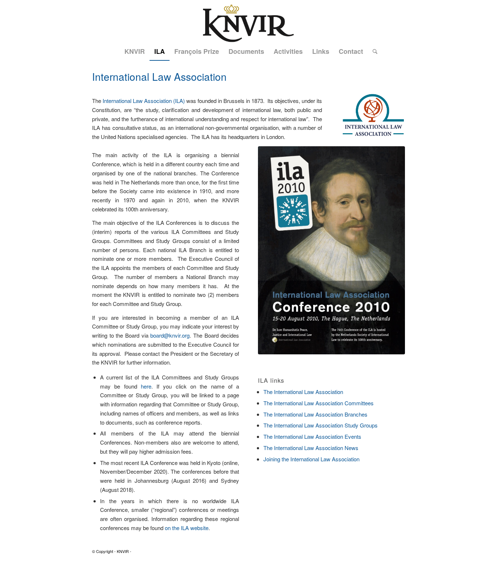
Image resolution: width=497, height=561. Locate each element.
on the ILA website (186, 528)
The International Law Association (303, 391)
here (146, 386)
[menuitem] (135, 51)
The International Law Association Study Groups (320, 425)
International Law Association (159, 76)
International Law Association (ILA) (144, 100)
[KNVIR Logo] (248, 21)
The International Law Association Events (312, 436)
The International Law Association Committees (318, 403)
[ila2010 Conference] (331, 250)
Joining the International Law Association (311, 459)
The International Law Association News (310, 447)
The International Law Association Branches (315, 414)
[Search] (372, 51)
